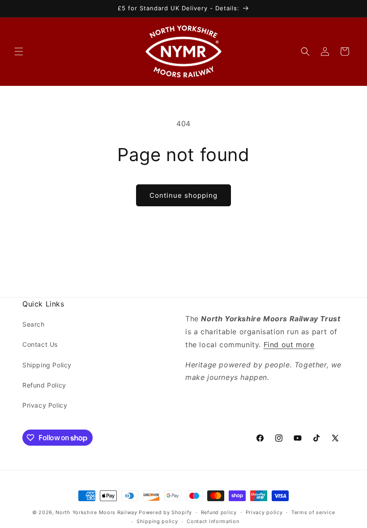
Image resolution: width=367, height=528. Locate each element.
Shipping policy (157, 521)
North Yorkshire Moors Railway (96, 512)
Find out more (289, 344)
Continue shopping (183, 195)
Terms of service (313, 512)
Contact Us (40, 344)
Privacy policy (264, 512)
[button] (19, 51)
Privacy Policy (44, 405)
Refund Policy (44, 385)
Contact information (213, 521)
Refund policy (219, 512)
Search (33, 324)
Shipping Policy (47, 365)
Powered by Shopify (165, 512)
